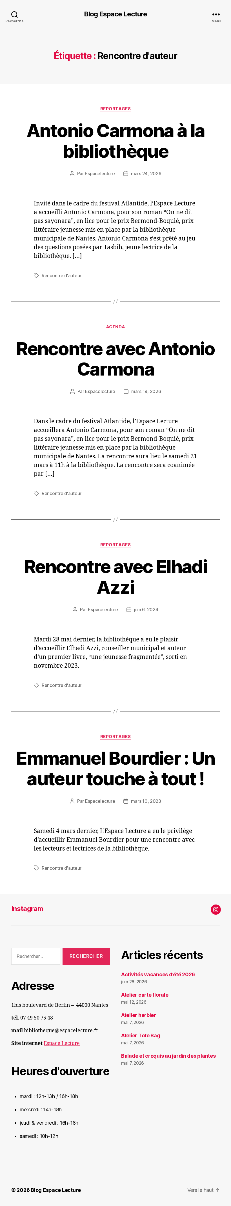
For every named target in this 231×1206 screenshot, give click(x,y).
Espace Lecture (62, 1043)
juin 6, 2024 (146, 609)
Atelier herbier (138, 1015)
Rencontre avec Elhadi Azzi (115, 577)
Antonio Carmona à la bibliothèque (115, 141)
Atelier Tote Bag (140, 1035)
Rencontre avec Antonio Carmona (115, 359)
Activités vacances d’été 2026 (158, 974)
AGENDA (115, 326)
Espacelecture (100, 173)
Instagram (27, 908)
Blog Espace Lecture (115, 14)
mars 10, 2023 (146, 801)
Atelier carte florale (144, 995)
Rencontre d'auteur (61, 275)
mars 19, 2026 (146, 391)
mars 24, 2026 (146, 173)
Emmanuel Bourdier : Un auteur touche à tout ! (115, 768)
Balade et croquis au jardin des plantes (168, 1056)
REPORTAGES (115, 108)
